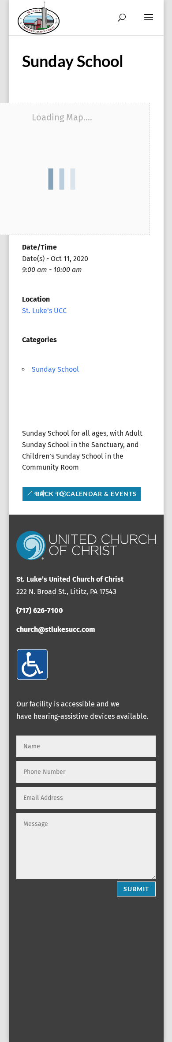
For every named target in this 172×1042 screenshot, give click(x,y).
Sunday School (55, 369)
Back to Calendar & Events (86, 493)
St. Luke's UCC (44, 310)
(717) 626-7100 (39, 610)
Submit (136, 889)
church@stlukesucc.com (55, 629)
